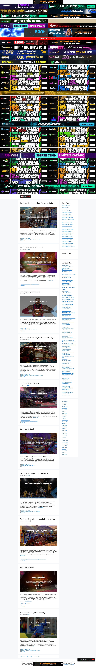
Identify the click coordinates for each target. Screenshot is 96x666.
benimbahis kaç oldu (66, 320)
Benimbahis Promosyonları (39, 239)
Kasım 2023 (64, 435)
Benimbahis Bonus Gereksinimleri (68, 227)
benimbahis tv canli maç (66, 354)
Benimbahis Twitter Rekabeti (68, 219)
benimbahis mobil (65, 327)
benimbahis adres (65, 268)
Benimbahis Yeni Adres (29, 383)
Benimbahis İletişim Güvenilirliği (33, 612)
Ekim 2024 (64, 416)
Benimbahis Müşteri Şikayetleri (68, 232)
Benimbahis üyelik (65, 378)
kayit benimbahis (67, 388)
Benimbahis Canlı (27, 429)
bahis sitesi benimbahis (67, 266)
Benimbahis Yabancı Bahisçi (67, 239)
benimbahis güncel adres (67, 305)
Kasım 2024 (64, 414)
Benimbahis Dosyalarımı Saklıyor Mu (34, 473)
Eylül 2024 (64, 418)
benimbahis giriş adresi (66, 302)
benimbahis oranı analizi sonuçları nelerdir (67, 337)
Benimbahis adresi (67, 270)
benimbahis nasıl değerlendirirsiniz (66, 333)
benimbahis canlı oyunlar (66, 285)
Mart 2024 (64, 428)
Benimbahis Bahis (66, 271)
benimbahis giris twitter (68, 297)
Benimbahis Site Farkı (66, 214)
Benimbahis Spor (27, 567)
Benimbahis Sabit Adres (67, 215)
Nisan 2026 (64, 403)
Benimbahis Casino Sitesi (25, 329)
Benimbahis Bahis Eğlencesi (31, 247)
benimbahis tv (65, 353)
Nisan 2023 (64, 447)
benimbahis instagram (66, 315)
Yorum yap (23, 240)
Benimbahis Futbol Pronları (67, 236)
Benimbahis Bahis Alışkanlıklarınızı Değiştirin (38, 337)
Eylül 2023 (64, 438)
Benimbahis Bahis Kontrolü (67, 221)
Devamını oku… (47, 235)
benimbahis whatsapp (66, 367)
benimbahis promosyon (67, 343)
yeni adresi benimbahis (67, 392)
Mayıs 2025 (64, 408)
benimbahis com (65, 291)
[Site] (24, 67)
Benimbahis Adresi (66, 205)
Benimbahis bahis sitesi (25, 465)
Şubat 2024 (64, 430)
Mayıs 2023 (64, 445)
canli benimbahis (65, 379)
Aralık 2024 (64, 413)
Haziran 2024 (64, 423)
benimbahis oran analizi (65, 336)
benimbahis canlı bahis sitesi (65, 283)
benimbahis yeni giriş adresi (67, 374)
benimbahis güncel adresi (66, 307)
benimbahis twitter (66, 362)
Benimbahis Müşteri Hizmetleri (67, 329)
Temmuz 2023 (65, 442)
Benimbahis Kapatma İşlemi (67, 217)
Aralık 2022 (64, 454)
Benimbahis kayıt (65, 318)
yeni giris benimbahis (66, 393)
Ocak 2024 (64, 432)
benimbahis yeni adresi (66, 371)
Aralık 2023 (64, 433)
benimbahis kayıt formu (72, 318)
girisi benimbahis (65, 383)
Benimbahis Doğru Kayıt (67, 222)
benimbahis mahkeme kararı (65, 323)
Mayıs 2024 (64, 425)
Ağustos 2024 (65, 420)
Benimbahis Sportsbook (30, 292)
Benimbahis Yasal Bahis (67, 241)
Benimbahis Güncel (39, 375)
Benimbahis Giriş (24, 559)
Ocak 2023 (64, 452)
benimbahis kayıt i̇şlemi (67, 319)
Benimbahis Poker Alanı (67, 234)
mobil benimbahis (65, 389)
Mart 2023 (64, 449)
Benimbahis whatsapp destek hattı (68, 368)
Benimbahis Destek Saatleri (67, 229)
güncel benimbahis (66, 386)
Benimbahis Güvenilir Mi (66, 311)
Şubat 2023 (64, 450)
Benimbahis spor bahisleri (66, 349)
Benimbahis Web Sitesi (66, 366)
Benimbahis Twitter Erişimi (67, 238)
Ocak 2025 (64, 411)
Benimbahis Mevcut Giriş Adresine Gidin (36, 203)
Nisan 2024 (64, 426)
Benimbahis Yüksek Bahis (67, 226)
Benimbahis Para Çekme (25, 421)
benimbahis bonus (66, 277)
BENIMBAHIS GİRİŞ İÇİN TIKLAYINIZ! (48, 38)
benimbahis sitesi (66, 347)
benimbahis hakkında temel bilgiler (66, 314)
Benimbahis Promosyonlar (25, 238)
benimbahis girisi (67, 295)
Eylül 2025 (64, 404)
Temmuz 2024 (65, 421)
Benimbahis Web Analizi (67, 244)
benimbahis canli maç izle (67, 280)
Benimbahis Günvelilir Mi (25, 650)
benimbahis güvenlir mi (68, 312)
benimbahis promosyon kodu (69, 345)
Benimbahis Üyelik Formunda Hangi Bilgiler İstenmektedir (36, 559)
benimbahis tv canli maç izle (68, 356)
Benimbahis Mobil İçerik (67, 210)
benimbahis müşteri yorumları (66, 331)
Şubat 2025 (64, 409)
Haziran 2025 (64, 406)
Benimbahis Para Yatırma (35, 284)
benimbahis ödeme (65, 377)
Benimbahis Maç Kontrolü (67, 231)
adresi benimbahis (65, 265)
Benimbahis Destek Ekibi (66, 292)
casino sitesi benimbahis (67, 380)
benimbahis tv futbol (64, 359)
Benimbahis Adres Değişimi (67, 224)
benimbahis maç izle (66, 324)
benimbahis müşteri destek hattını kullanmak (67, 328)
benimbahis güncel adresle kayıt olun (66, 308)
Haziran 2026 (64, 401)
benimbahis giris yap (68, 299)
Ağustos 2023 (65, 440)
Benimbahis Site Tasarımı (67, 212)
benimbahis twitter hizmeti (65, 363)
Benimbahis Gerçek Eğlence (67, 243)
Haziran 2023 (64, 444)
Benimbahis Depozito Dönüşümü (68, 246)
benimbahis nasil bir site (67, 332)
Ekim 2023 (64, 437)
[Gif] (48, 93)
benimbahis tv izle (66, 360)
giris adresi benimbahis (67, 382)
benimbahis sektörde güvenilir (66, 346)
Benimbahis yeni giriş (68, 373)
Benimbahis (64, 209)
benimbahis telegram (65, 350)
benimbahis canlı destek (66, 284)
